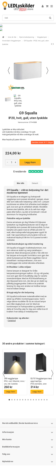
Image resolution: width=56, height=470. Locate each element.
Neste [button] (47, 70)
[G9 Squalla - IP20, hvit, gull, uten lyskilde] (8, 99)
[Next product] (53, 44)
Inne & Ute (12, 37)
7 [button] (25, 399)
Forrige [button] (8, 70)
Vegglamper (42, 37)
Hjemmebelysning (26, 37)
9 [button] (30, 399)
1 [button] (9, 399)
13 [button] (41, 399)
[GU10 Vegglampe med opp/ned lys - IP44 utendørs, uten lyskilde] (41, 363)
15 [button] (46, 399)
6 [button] (22, 399)
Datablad (12, 320)
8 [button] (28, 399)
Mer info (20, 183)
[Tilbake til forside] (3, 37)
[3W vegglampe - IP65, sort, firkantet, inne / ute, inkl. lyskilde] (15, 363)
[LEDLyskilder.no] (18, 6)
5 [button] (20, 399)
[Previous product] (51, 44)
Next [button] (52, 373)
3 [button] (14, 399)
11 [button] (36, 399)
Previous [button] (3, 373)
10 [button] (33, 399)
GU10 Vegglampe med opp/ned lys (41, 382)
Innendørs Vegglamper (11, 41)
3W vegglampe (14, 381)
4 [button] (17, 399)
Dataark (35, 183)
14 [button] (44, 399)
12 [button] (38, 399)
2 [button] (12, 399)
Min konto (6, 439)
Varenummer (23, 122)
